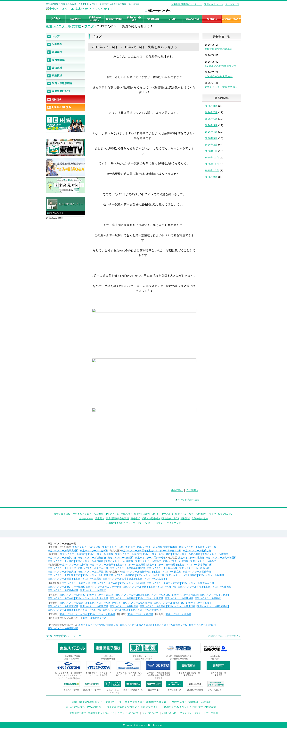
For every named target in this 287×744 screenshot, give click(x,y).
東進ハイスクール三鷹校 (88, 578)
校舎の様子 (126, 514)
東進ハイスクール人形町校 (94, 550)
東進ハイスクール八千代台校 (145, 609)
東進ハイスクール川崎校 (132, 583)
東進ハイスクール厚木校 (105, 583)
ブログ (89, 26)
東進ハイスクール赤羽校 (134, 550)
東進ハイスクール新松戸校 (124, 606)
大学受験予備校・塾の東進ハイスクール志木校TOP (81, 514)
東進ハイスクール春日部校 (129, 594)
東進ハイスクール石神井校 (119, 561)
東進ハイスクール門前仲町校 (150, 557)
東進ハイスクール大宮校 (100, 594)
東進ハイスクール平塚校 (191, 586)
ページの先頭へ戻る (188, 499)
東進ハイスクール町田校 (61, 578)
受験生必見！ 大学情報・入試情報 (191, 702)
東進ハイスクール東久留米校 (181, 575)
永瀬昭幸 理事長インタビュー (186, 4)
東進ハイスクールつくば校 (74, 614)
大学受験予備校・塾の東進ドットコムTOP (92, 713)
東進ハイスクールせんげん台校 (91, 598)
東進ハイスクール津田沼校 (181, 606)
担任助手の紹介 (165, 514)
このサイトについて (128, 713)
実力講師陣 (112, 518)
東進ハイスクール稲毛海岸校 (137, 602)
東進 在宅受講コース (94, 617)
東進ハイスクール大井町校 (74, 564)
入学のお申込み (200, 518)
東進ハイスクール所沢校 (150, 598)
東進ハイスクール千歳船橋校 (194, 568)
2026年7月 (211, 112)
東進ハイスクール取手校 (102, 614)
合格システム (86, 518)
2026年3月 (211, 138)
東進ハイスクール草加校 (123, 598)
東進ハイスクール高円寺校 (89, 561)
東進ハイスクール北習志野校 (63, 606)
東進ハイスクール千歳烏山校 (162, 568)
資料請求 (185, 518)
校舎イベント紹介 (184, 514)
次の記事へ (192, 490)
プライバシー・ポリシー (152, 523)
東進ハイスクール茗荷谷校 (197, 550)
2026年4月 (211, 131)
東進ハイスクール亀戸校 (128, 554)
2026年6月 (211, 119)
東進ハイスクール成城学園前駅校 (127, 568)
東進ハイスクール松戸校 (88, 609)
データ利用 (212, 713)
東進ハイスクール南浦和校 (179, 598)
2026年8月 (211, 106)
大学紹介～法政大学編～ (219, 76)
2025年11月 (212, 164)
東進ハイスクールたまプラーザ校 (103, 586)
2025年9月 (211, 177)
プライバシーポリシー (191, 713)
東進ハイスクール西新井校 (62, 557)
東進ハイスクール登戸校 (163, 586)
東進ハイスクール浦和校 (72, 594)
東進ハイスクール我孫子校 (74, 602)
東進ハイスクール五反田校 (131, 564)
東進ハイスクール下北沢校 (62, 568)
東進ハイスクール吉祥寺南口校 (137, 571)
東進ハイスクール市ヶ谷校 (86, 547)
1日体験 (110, 523)
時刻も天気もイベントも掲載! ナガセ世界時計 (190, 706)
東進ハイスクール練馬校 (203, 561)
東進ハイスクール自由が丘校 (93, 568)
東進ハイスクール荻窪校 (61, 561)
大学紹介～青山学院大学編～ (221, 87)
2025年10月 (212, 170)
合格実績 (124, 518)
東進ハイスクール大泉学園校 (221, 557)
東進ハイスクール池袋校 (191, 557)
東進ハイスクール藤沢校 (218, 586)
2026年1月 (211, 151)
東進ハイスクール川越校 (185, 594)
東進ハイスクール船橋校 (61, 609)
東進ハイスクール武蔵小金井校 (119, 578)
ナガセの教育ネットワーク (63, 636)
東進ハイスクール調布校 (122, 575)
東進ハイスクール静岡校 (140, 614)
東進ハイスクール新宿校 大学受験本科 (157, 547)
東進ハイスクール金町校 (100, 554)
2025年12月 (212, 157)
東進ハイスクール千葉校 (153, 606)
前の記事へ (177, 490)
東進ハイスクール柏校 (197, 602)
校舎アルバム (225, 514)
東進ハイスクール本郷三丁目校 (164, 550)
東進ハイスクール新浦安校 (94, 606)
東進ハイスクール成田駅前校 (212, 606)
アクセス (114, 514)
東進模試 (135, 518)
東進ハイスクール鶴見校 (136, 586)
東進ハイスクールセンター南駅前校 (66, 586)
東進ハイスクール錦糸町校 (186, 554)
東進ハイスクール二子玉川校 (93, 571)
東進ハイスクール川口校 (157, 594)
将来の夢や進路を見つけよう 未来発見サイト (132, 706)
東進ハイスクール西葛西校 (92, 557)
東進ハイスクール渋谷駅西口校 (195, 564)
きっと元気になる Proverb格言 (83, 706)
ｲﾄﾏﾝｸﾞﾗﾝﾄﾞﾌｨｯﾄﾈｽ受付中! (69, 678)
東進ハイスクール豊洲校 (215, 554)
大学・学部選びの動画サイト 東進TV (93, 702)
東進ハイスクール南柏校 (116, 609)
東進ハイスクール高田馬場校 (63, 550)
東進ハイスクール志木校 (61, 598)
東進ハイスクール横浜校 (93, 590)
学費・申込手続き (151, 518)
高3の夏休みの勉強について (221, 66)
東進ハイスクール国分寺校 (197, 571)
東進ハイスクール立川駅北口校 (64, 575)
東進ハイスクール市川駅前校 (104, 602)
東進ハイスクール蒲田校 (103, 564)
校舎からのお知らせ (144, 514)
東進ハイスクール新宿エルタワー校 (197, 547)
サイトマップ (232, 4)
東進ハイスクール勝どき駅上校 (118, 547)
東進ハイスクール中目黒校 (62, 571)
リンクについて (150, 713)
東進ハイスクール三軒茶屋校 (162, 564)
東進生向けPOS (170, 518)
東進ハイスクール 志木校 (63, 26)
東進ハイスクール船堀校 (120, 557)
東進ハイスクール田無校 (95, 575)
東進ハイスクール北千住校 (157, 554)
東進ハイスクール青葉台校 (76, 583)
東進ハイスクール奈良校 (178, 614)
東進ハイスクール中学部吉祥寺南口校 (98, 625)
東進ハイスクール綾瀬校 (73, 554)
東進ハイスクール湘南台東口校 (163, 583)
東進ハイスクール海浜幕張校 (169, 602)
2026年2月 (211, 144)
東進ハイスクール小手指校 (214, 594)
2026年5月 (211, 125)
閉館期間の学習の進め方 (219, 49)
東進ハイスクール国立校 (168, 571)
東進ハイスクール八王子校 (150, 575)
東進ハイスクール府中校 (211, 575)
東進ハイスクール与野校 (208, 598)
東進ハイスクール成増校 (175, 561)
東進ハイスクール (213, 4)
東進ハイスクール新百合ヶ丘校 (197, 583)
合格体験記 (201, 514)
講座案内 (99, 518)
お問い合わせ (169, 713)
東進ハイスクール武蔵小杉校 (63, 590)
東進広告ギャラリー (57, 213)
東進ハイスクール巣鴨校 (148, 561)
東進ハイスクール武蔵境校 (151, 578)
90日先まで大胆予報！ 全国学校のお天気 (142, 702)
